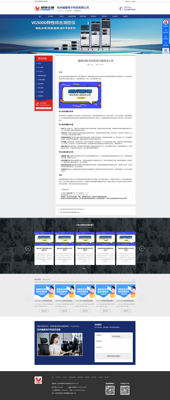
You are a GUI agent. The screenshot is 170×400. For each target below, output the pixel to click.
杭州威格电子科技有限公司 (73, 7)
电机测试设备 (72, 16)
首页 (40, 16)
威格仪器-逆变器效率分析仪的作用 (48, 238)
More (133, 280)
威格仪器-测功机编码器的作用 (71, 212)
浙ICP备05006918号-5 (57, 387)
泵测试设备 (83, 16)
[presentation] (28, 248)
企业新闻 (114, 16)
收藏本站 (127, 1)
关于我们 (50, 16)
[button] (84, 268)
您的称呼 (99, 341)
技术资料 (93, 16)
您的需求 (99, 335)
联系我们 (125, 16)
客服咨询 (100, 387)
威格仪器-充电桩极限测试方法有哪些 (131, 238)
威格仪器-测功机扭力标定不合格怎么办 (73, 209)
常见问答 (104, 16)
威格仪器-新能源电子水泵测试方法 (110, 238)
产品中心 (61, 16)
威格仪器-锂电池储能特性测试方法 (89, 238)
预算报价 (89, 387)
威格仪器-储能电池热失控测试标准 (69, 238)
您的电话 (99, 347)
